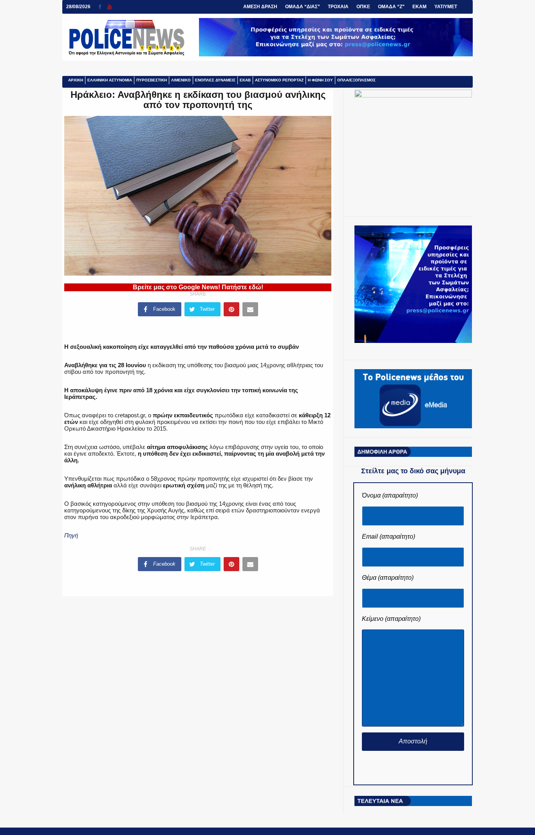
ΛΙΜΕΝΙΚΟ (181, 80)
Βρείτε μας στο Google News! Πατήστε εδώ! (198, 287)
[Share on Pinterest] (231, 309)
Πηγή (71, 535)
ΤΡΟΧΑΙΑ (338, 6)
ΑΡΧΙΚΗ (75, 80)
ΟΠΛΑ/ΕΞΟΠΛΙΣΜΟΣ (356, 80)
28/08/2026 (78, 6)
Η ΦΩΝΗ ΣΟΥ (320, 80)
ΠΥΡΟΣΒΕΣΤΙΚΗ (151, 80)
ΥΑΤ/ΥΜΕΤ (445, 6)
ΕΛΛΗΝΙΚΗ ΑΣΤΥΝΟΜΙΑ (109, 80)
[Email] (250, 309)
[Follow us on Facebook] (102, 7)
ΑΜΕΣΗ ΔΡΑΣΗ (260, 6)
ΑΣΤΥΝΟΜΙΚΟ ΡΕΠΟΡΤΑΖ (279, 80)
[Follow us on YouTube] (109, 7)
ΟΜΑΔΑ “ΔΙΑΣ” (302, 6)
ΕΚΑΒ (245, 80)
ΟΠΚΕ (363, 6)
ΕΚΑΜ (419, 6)
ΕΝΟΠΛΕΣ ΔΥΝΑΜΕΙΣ (215, 80)
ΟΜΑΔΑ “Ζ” (391, 6)
